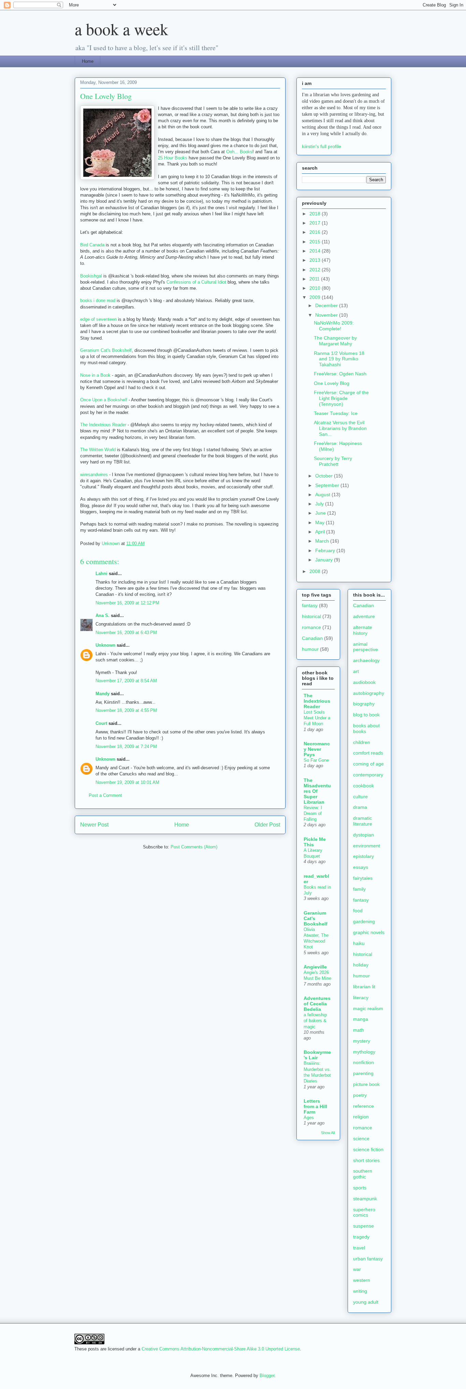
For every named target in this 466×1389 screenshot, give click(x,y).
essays (360, 867)
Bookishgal (91, 275)
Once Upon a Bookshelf (103, 399)
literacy (360, 997)
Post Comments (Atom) (194, 846)
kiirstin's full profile (321, 146)
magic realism (368, 1008)
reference (363, 1106)
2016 (315, 232)
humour (310, 649)
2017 (315, 223)
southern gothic (362, 1173)
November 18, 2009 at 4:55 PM (126, 710)
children (361, 742)
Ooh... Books (239, 151)
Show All (328, 1133)
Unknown (105, 645)
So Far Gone (316, 760)
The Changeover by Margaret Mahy (335, 340)
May (320, 522)
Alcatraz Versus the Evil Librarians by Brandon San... (340, 428)
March (322, 541)
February (325, 550)
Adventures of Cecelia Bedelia (317, 1004)
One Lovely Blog (331, 383)
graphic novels (368, 932)
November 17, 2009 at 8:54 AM (126, 680)
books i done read (97, 300)
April (320, 531)
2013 (315, 260)
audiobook (364, 682)
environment (366, 845)
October (324, 475)
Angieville (315, 967)
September (327, 485)
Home (87, 61)
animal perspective (365, 647)
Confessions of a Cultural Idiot (196, 282)
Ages (309, 1117)
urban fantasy (368, 1258)
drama (360, 807)
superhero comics (364, 1212)
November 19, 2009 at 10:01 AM (127, 782)
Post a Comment (105, 795)
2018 (315, 213)
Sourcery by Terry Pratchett (333, 461)
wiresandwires (94, 474)
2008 (315, 571)
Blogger (267, 1375)
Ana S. (103, 615)
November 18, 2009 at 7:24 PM (126, 746)
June (321, 513)
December (327, 305)
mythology (364, 1052)
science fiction (368, 1149)
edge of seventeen (98, 319)
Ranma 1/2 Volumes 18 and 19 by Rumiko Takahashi (339, 359)
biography (364, 703)
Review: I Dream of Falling (313, 813)
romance (311, 627)
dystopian (363, 834)
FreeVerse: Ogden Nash (340, 373)
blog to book (366, 714)
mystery (361, 1041)
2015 (315, 241)
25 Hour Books (172, 157)
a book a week (121, 29)
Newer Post (94, 825)
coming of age (368, 764)
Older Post (267, 825)
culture (360, 796)
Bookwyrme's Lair (317, 1054)
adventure (364, 616)
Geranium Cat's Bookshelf (106, 350)
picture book (366, 1084)
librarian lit (364, 986)
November (327, 315)
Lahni (101, 573)
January (324, 559)
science (361, 1138)
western (361, 1280)
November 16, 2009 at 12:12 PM (127, 602)
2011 (315, 279)
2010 (315, 288)
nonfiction (363, 1062)
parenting (363, 1073)
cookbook (363, 785)
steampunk (365, 1198)
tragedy (361, 1237)
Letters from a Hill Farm (315, 1106)
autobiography (368, 693)
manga (360, 1019)
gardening (364, 921)
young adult (365, 1302)
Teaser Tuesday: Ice (336, 413)
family (359, 889)
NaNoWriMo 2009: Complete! (334, 325)
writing (360, 1291)
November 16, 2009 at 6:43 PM (126, 632)
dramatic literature (362, 821)
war (357, 1269)
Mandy (103, 693)
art (356, 671)
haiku (359, 943)
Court (101, 723)
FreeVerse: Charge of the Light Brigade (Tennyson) (341, 398)
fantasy (310, 605)
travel (359, 1247)
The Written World (98, 449)
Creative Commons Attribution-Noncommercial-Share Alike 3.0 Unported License (221, 1348)
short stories (366, 1160)
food (358, 910)
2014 (315, 251)
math (358, 1030)
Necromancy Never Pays (317, 749)
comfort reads (368, 753)
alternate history (362, 630)
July (320, 503)
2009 (315, 297)
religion (361, 1116)
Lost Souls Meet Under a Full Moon (317, 718)
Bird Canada (92, 244)
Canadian (312, 638)
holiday (360, 965)
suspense (363, 1226)
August (323, 494)
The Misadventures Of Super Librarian (317, 791)
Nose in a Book (95, 375)
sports (359, 1187)
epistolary (363, 856)
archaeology (366, 660)
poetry (360, 1095)
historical (311, 616)
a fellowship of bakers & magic (315, 1020)
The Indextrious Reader (103, 424)
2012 (315, 269)
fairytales (363, 878)
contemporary (368, 774)
